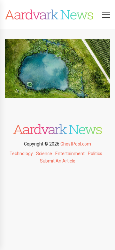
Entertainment (70, 153)
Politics (95, 153)
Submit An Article (57, 161)
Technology (21, 153)
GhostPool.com (75, 143)
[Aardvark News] (49, 14)
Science (44, 153)
